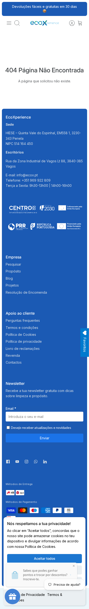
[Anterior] (8, 9)
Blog (9, 278)
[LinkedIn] (45, 462)
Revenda (13, 355)
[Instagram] (26, 461)
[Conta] (69, 23)
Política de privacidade (24, 341)
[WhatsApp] (35, 462)
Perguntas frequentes (23, 320)
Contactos (14, 362)
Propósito (13, 271)
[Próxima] (80, 9)
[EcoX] (44, 22)
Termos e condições (22, 328)
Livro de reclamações (23, 349)
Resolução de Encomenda (26, 292)
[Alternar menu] (9, 23)
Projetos (12, 285)
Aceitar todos (44, 558)
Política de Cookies (21, 334)
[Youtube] (17, 461)
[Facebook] (8, 461)
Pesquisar (13, 264)
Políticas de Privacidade (26, 595)
